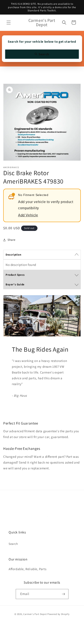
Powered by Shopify (58, 614)
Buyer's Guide (15, 284)
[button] (8, 22)
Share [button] (12, 240)
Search (13, 544)
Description (13, 254)
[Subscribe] (63, 594)
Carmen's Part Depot (35, 614)
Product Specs (15, 275)
